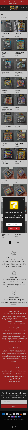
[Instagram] (15, 427)
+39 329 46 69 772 (15, 378)
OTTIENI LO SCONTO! (14, 228)
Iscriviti (14, 406)
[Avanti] (21, 242)
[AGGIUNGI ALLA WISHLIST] (3, 21)
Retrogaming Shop (11, 419)
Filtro (4, 17)
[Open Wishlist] (24, 7)
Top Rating (18, 381)
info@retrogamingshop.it (15, 379)
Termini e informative (14, 424)
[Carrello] (26, 7)
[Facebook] (13, 427)
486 (18, 242)
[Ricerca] (4, 7)
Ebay (21, 321)
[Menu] (1, 8)
